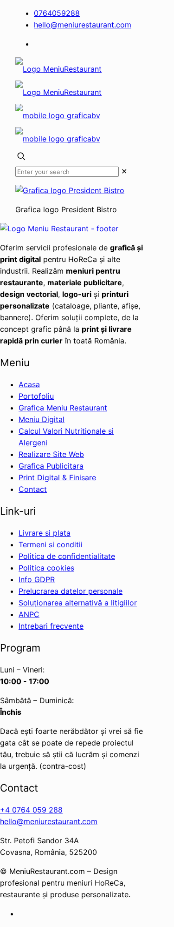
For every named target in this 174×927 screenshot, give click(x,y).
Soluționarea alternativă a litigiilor (78, 602)
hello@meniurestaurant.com (82, 24)
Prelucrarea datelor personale (70, 591)
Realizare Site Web (51, 454)
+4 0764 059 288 (31, 809)
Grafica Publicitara (51, 465)
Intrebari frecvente (51, 626)
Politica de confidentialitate (67, 556)
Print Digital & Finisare (57, 477)
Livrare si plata (45, 532)
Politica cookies (46, 567)
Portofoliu (36, 396)
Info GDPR (37, 579)
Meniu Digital (41, 419)
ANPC (29, 614)
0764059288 (57, 13)
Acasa (29, 384)
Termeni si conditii (51, 544)
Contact (33, 489)
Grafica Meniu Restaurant (63, 407)
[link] (124, 171)
